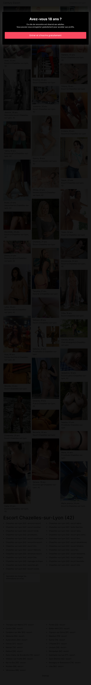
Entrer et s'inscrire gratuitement (45, 35)
